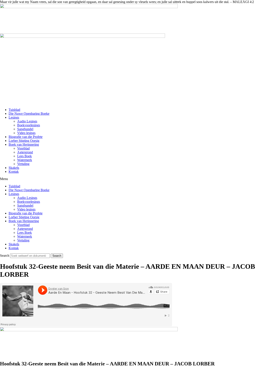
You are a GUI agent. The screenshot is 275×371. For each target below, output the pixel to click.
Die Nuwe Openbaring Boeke (29, 113)
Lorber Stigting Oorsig (24, 140)
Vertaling (23, 164)
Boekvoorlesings (28, 125)
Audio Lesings (27, 121)
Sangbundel (25, 129)
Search (4, 255)
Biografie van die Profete (26, 137)
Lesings (14, 117)
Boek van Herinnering (24, 144)
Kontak (14, 171)
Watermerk (24, 160)
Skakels (14, 167)
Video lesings (26, 133)
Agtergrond (25, 152)
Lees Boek (24, 156)
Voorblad (23, 148)
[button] (137, 179)
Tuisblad (14, 109)
